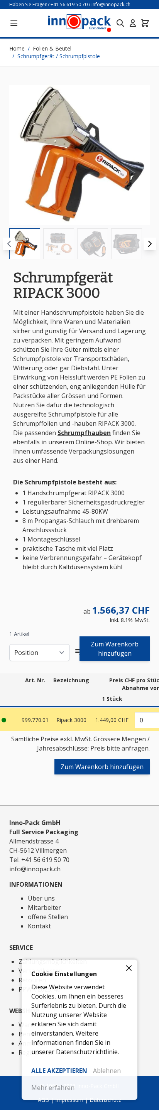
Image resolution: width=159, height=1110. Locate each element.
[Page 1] (24, 243)
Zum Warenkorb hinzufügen (115, 649)
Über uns (41, 898)
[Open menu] (14, 23)
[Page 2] (58, 243)
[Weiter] (150, 244)
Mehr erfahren (52, 1087)
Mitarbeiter (44, 907)
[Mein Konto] (132, 23)
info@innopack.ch (110, 4)
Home (17, 48)
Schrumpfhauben (84, 432)
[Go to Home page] (79, 23)
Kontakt (39, 926)
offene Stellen (48, 917)
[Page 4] (126, 243)
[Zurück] (9, 244)
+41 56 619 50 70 (69, 4)
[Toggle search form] (120, 23)
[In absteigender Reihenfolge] (79, 652)
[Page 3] (92, 243)
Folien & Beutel (52, 48)
